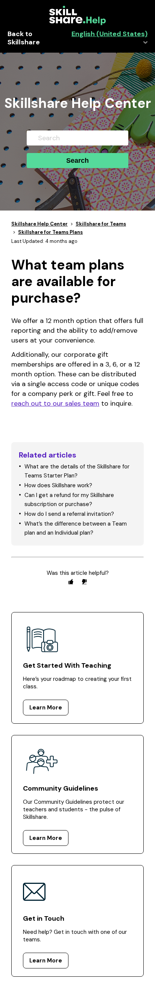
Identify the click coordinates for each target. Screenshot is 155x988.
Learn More (45, 707)
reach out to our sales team (55, 403)
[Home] (77, 23)
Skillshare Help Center (39, 224)
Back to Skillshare (24, 38)
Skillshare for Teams (101, 224)
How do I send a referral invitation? (69, 514)
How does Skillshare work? (58, 485)
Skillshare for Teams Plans (50, 232)
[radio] (71, 581)
